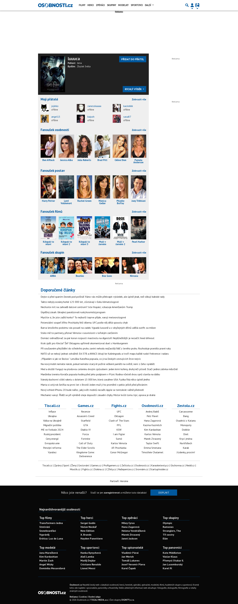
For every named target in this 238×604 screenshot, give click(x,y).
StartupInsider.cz (159, 469)
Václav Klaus (170, 556)
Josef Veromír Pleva (133, 564)
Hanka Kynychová (90, 552)
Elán (165, 538)
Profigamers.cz (111, 465)
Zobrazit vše (139, 99)
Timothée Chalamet (152, 452)
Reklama (74, 596)
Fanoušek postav (53, 170)
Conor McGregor (119, 452)
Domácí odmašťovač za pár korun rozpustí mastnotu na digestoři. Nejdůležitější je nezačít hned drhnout (97, 338)
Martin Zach (46, 560)
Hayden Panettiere (91, 538)
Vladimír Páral (130, 552)
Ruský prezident (52, 434)
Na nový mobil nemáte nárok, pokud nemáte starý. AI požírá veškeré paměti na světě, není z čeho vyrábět (98, 364)
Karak (186, 447)
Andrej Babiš (152, 411)
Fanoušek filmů (51, 211)
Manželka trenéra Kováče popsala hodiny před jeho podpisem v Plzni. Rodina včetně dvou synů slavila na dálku (100, 374)
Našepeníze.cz (126, 469)
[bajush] (81, 119)
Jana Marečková (48, 552)
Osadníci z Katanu (186, 420)
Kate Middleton (172, 552)
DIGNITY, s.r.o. (128, 600)
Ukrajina (52, 416)
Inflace (52, 411)
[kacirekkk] (117, 108)
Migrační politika (52, 425)
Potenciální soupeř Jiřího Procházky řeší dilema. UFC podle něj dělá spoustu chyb (84, 322)
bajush (90, 116)
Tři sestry (168, 534)
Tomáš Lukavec (131, 560)
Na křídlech (186, 443)
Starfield (85, 420)
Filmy (82, 5)
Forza (85, 434)
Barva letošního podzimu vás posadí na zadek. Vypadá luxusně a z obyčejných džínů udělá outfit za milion (98, 327)
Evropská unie (52, 443)
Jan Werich (128, 556)
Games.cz (86, 405)
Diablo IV (86, 429)
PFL (119, 425)
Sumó (119, 438)
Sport (66, 465)
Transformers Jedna (51, 523)
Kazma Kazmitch (152, 425)
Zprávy (57, 465)
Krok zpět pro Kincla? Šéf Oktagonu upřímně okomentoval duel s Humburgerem (84, 343)
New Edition (87, 530)
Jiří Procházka (119, 447)
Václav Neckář (88, 526)
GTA (85, 425)
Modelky (123, 5)
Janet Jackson (129, 538)
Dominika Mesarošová (52, 568)
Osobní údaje (94, 596)
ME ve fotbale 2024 (52, 429)
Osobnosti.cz (152, 405)
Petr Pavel (152, 416)
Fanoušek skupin (52, 252)
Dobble (186, 429)
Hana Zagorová (152, 420)
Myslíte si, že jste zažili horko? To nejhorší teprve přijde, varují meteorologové (83, 317)
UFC (119, 411)
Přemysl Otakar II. (173, 560)
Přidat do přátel (132, 59)
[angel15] (45, 119)
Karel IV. (167, 568)
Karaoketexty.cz (160, 465)
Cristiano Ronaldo (90, 564)
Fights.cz (119, 405)
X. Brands (85, 534)
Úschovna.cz (177, 465)
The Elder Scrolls (85, 447)
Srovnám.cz (142, 469)
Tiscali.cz (52, 405)
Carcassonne (186, 411)
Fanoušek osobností (55, 130)
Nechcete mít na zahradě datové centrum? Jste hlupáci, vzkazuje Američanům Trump (87, 307)
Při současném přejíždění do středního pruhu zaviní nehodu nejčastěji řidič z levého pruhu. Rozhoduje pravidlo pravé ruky (106, 348)
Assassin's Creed (85, 416)
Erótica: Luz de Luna (51, 538)
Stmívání (44, 526)
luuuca (74, 58)
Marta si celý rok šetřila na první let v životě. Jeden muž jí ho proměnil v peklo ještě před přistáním (94, 384)
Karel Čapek (129, 568)
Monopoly (185, 425)
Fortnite (85, 438)
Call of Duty (85, 443)
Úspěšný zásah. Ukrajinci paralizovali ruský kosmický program (73, 312)
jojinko (54, 106)
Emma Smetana (152, 447)
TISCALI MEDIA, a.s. (99, 600)
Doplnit (163, 492)
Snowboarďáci (47, 530)
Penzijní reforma (52, 447)
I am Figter (119, 434)
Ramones (168, 526)
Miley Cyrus (128, 523)
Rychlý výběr (133, 89)
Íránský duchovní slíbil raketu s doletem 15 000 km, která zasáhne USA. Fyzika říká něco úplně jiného (95, 379)
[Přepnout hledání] (187, 5)
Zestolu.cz (185, 405)
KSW (118, 429)
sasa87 (127, 116)
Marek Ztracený (152, 438)
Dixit (185, 434)
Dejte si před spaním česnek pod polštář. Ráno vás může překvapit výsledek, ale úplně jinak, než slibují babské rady (102, 296)
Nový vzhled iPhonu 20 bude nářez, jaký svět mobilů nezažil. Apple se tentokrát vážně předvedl (92, 389)
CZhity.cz (111, 469)
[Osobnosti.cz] (55, 5)
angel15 (55, 116)
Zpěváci (100, 5)
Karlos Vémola (119, 443)
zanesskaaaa (94, 106)
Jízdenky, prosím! (186, 452)
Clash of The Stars (119, 420)
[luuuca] (53, 73)
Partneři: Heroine (119, 481)
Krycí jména (185, 438)
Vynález (52, 452)
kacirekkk (128, 106)
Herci (90, 5)
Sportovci (137, 5)
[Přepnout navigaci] (192, 5)
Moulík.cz (75, 469)
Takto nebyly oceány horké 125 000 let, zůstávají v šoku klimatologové (80, 301)
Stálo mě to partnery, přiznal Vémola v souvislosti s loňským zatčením (79, 333)
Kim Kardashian (152, 429)
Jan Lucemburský (173, 564)
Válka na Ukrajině (52, 420)
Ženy (73, 465)
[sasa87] (117, 119)
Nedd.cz (190, 465)
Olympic (167, 523)
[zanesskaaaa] (81, 108)
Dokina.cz (99, 469)
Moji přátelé (49, 99)
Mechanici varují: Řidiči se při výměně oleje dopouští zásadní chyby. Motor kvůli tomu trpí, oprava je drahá (98, 395)
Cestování (83, 465)
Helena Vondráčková (133, 530)
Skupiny (111, 5)
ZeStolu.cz (127, 465)
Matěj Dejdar (88, 560)
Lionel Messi (87, 568)
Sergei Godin (87, 523)
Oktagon (119, 416)
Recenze (85, 411)
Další (148, 5)
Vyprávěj (44, 534)
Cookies (83, 596)
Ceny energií (52, 438)
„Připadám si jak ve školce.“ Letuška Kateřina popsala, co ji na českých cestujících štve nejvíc (91, 358)
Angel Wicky (46, 564)
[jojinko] (45, 108)
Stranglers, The (172, 530)
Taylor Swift (152, 443)
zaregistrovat (112, 492)
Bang (186, 416)
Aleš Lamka (87, 556)
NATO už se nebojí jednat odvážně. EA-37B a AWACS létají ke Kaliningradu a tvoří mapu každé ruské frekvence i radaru (105, 353)
